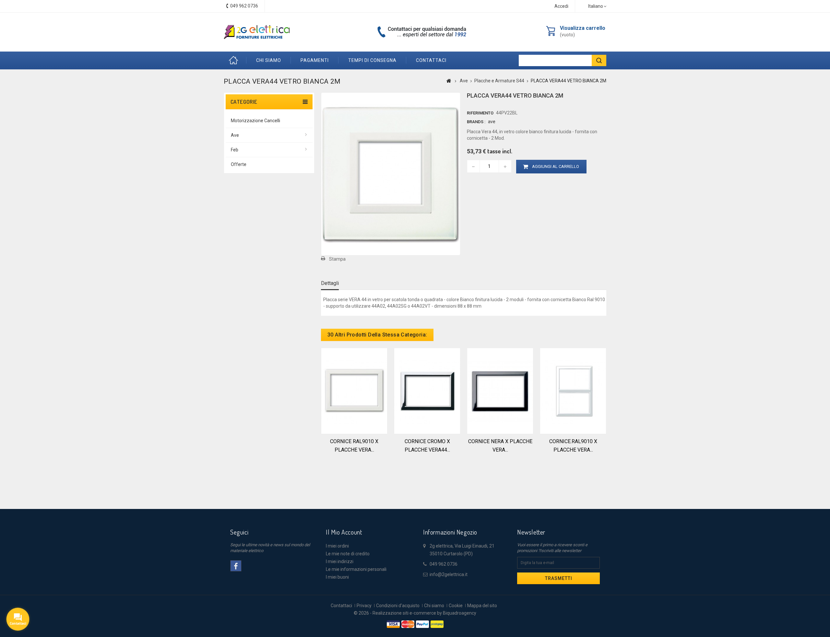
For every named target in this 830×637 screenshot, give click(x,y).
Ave (235, 135)
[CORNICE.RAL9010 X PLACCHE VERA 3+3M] (573, 390)
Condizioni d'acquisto (398, 605)
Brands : (476, 121)
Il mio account (344, 532)
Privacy (364, 605)
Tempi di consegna (372, 60)
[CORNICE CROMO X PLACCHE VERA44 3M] (427, 390)
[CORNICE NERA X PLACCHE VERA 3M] (500, 390)
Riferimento (480, 113)
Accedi (561, 6)
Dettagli (330, 283)
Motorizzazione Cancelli (255, 120)
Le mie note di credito (348, 553)
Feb (234, 149)
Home (235, 60)
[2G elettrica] (257, 32)
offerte (238, 164)
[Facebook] (236, 565)
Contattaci (341, 605)
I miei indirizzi (339, 561)
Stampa (337, 259)
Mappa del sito (482, 605)
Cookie (456, 605)
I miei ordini (337, 546)
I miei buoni (337, 577)
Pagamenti (315, 60)
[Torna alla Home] (448, 80)
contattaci (431, 60)
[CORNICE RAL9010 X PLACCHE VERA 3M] (354, 390)
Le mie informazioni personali (356, 569)
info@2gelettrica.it (449, 574)
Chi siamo (268, 60)
